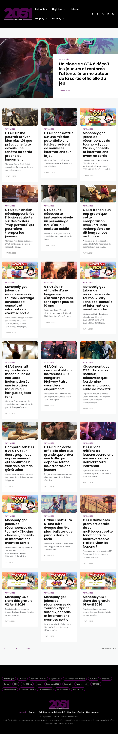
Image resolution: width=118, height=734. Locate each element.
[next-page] (34, 648)
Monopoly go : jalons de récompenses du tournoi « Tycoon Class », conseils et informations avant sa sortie (96, 144)
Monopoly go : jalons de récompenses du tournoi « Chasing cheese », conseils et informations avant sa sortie (19, 531)
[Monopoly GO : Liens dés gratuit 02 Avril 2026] (20, 580)
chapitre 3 (106, 678)
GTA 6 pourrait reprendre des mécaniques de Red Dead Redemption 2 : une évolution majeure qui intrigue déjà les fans (18, 381)
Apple (39, 684)
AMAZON (96, 684)
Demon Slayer (62, 689)
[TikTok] (97, 14)
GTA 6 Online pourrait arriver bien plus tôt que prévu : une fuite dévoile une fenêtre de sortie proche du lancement (18, 146)
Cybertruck (55, 678)
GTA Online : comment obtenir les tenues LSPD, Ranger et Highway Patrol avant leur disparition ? (58, 377)
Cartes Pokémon (45, 689)
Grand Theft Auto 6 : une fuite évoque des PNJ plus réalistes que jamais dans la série (58, 529)
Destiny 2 (67, 684)
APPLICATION (78, 689)
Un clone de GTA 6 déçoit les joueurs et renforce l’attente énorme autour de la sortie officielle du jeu (84, 73)
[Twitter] (102, 14)
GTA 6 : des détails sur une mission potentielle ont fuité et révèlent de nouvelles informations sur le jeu (58, 144)
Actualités (64, 59)
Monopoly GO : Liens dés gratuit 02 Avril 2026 (18, 601)
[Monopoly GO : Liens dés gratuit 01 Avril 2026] (98, 580)
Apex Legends (81, 684)
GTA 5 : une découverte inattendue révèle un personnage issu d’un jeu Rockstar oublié (58, 219)
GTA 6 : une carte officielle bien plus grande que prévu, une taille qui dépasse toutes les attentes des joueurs (59, 458)
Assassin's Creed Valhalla (75, 678)
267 (28, 648)
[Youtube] (108, 14)
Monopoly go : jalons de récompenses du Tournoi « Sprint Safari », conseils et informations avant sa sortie (57, 608)
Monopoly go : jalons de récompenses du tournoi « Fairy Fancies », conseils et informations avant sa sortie (97, 297)
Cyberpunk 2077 (52, 684)
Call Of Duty (27, 684)
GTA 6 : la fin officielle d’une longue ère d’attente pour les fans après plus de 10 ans (59, 296)
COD (16, 684)
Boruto (6, 684)
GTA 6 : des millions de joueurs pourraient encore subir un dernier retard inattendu (98, 456)
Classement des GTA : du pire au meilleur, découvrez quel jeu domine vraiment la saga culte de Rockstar (97, 377)
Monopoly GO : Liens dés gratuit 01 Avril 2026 (96, 601)
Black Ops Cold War (38, 678)
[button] (112, 13)
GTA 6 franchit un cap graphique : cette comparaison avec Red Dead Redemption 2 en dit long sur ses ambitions (97, 223)
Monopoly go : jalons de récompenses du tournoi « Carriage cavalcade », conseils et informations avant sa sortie (19, 299)
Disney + (22, 678)
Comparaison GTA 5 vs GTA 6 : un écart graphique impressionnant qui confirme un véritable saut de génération (20, 458)
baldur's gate (9, 678)
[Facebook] (92, 14)
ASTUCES (93, 678)
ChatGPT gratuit (27, 689)
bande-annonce (10, 689)
